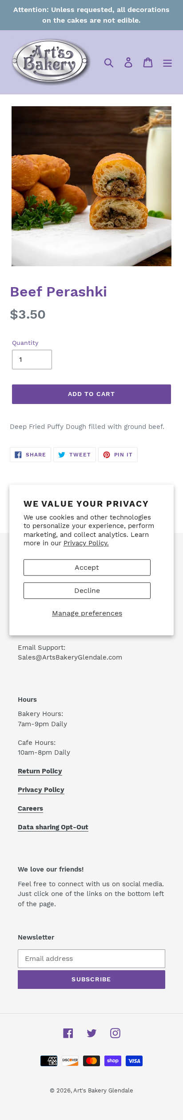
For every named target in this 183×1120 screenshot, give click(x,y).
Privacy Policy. (86, 544)
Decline (87, 590)
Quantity (25, 342)
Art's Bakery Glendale (103, 1090)
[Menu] (167, 62)
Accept (87, 567)
